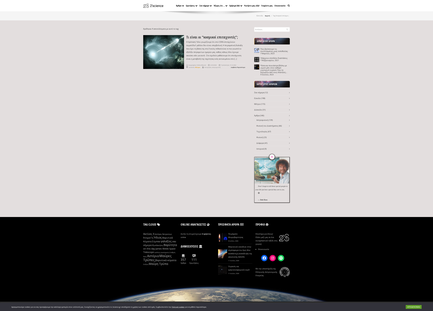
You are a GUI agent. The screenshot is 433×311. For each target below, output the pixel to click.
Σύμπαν (156, 241)
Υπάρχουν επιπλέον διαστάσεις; (274, 58)
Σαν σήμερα (204, 5)
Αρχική (267, 16)
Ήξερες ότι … (219, 5)
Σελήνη (145, 264)
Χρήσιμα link (234, 5)
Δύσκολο (258, 110)
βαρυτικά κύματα (165, 260)
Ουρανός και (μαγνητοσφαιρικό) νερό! (239, 268)
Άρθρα (178, 5)
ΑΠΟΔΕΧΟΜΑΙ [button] (413, 307)
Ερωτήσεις (190, 5)
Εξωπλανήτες (157, 245)
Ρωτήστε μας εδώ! (251, 5)
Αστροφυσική (216, 67)
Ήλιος (158, 237)
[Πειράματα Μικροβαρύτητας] (222, 237)
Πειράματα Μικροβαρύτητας (235, 236)
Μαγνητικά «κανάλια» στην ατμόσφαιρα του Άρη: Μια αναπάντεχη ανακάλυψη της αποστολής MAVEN (240, 252)
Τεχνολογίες (261, 131)
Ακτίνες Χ (148, 234)
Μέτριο (257, 104)
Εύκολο (257, 98)
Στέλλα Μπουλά (201, 65)
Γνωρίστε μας (267, 5)
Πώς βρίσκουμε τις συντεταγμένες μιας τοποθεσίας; (274, 50)
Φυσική (259, 137)
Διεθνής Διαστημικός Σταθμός (164, 252)
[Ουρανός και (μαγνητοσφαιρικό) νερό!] (222, 270)
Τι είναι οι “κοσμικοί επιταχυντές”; (212, 37)
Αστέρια (153, 256)
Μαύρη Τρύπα (158, 264)
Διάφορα (260, 143)
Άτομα (146, 237)
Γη (152, 237)
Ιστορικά (260, 149)
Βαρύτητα (170, 245)
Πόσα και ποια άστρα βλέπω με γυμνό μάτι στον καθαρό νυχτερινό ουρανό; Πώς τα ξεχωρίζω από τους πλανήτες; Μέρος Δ (273, 68)
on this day (149, 248)
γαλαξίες (166, 241)
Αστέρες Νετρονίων (163, 234)
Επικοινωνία (280, 5)
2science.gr (116, 307)
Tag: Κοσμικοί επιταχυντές (281, 16)
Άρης (145, 256)
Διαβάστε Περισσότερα (238, 67)
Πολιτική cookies (178, 307)
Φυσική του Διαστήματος (267, 126)
